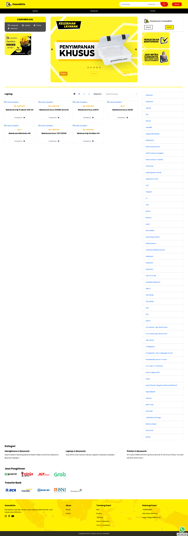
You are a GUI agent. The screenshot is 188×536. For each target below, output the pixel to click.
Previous (52, 49)
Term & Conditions (103, 525)
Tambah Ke (18, 118)
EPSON (143, 455)
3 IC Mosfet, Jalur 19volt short (157, 327)
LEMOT (148, 288)
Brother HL (159, 455)
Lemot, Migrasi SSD (153, 372)
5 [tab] (100, 68)
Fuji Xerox (150, 455)
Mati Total (149, 405)
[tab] (74, 94)
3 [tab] (94, 68)
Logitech (95, 455)
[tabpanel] (94, 49)
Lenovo (82, 455)
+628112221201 (147, 509)
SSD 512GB (149, 295)
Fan (147, 114)
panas (148, 437)
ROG (72, 455)
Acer (77, 455)
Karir (98, 509)
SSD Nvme (149, 166)
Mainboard (150, 140)
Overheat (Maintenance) (155, 250)
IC (146, 198)
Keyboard (149, 101)
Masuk (177, 4)
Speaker (111, 455)
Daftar (169, 27)
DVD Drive (149, 430)
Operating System (153, 237)
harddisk (149, 127)
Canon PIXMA (135, 455)
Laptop (35, 11)
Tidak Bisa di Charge (153, 417)
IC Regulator (150, 346)
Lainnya (148, 398)
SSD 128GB (149, 301)
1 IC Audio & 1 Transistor (154, 366)
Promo (94, 73)
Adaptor (149, 192)
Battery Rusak (151, 424)
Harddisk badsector (153, 282)
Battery (148, 218)
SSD (147, 308)
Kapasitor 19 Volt (152, 179)
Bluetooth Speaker (12, 458)
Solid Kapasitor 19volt (153, 172)
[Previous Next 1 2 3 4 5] (94, 51)
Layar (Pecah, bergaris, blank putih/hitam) (161, 385)
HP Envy (166, 455)
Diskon (63, 73)
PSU (147, 314)
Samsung (20, 455)
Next (136, 49)
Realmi (33, 455)
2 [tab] (91, 68)
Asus (67, 455)
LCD (147, 185)
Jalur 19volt (150, 340)
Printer (152, 11)
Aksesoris (14, 28)
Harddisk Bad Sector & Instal (156, 359)
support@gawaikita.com (151, 517)
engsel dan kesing (152, 134)
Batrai (148, 211)
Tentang (99, 517)
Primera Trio (174, 455)
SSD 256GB (150, 230)
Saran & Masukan (102, 521)
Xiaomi (7, 455)
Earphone (54, 455)
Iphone (27, 455)
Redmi (13, 455)
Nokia (39, 455)
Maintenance (151, 243)
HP (128, 455)
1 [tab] (88, 68)
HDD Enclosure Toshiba (154, 159)
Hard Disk (149, 411)
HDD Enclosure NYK (153, 147)
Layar (148, 224)
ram (147, 205)
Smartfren (46, 455)
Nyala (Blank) (150, 392)
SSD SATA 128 (151, 276)
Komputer (94, 11)
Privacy (99, 513)
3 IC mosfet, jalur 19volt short (156, 334)
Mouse (148, 121)
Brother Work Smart (135, 458)
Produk (124, 73)
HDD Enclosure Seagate (155, 153)
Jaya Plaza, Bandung (150, 513)
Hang (148, 379)
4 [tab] (97, 68)
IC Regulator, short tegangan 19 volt (159, 353)
